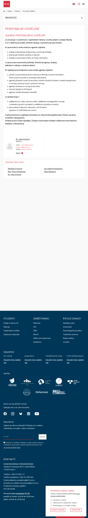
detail (18, 153)
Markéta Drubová (15, 168)
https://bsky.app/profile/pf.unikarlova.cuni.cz (21, 413)
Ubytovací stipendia (11, 334)
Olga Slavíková (50, 171)
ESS (34, 327)
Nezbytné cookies (59, 500)
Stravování (67, 327)
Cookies (66, 342)
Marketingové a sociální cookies (64, 505)
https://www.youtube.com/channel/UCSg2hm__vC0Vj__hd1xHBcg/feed (37, 413)
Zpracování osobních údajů (12, 447)
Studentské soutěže (12, 330)
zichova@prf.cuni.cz (27, 145)
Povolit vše (76, 510)
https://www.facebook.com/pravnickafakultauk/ (5, 413)
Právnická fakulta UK (4, 11)
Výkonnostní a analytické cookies (65, 503)
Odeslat (42, 437)
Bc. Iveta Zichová (23, 139)
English (74, 4)
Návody (7, 327)
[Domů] (7, 4)
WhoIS (36, 334)
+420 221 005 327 (26, 149)
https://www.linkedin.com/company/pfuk (28, 413)
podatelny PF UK (23, 493)
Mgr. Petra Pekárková (16, 171)
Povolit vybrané (58, 510)
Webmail (36, 323)
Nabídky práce (69, 323)
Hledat (79, 4)
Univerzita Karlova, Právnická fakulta (18, 464)
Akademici (37, 342)
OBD (35, 330)
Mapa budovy (68, 338)
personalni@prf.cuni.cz (23, 147)
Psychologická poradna (72, 330)
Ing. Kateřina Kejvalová (53, 168)
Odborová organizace (42, 338)
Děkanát (17, 11)
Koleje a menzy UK (11, 323)
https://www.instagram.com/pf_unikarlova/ (12, 413)
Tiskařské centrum (70, 334)
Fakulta (10, 11)
